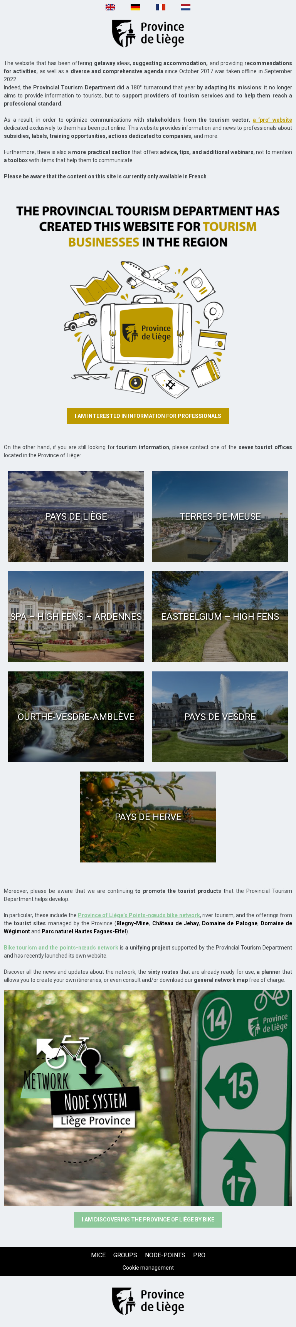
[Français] (160, 9)
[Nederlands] (185, 9)
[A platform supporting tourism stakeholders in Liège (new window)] (148, 294)
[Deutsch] (135, 9)
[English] (110, 9)
